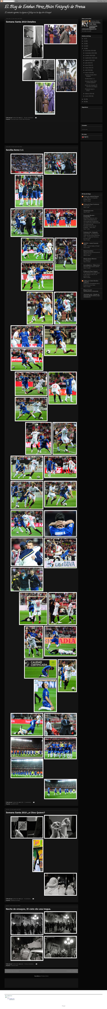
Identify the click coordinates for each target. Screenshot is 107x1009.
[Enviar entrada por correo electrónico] (36, 117)
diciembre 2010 (89, 50)
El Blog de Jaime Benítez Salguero (91, 281)
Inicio (42, 971)
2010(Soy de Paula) (15, 900)
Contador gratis (84, 129)
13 (84, 41)
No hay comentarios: (29, 117)
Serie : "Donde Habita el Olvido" (92, 246)
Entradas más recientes (12, 971)
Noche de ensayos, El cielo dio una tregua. (28, 909)
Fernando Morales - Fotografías (89, 216)
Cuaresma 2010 (14, 965)
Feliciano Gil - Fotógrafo (91, 232)
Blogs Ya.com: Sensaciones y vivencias (91, 290)
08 (84, 101)
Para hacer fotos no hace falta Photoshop (20, 119)
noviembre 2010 (90, 53)
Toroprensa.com (88, 210)
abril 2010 (88, 70)
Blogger (63, 1005)
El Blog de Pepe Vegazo (91, 271)
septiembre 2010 (90, 58)
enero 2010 (88, 96)
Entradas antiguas (72, 971)
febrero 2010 (89, 93)
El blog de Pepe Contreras (91, 204)
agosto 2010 (88, 60)
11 (84, 46)
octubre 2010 (89, 55)
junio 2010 (88, 65)
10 (84, 48)
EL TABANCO (87, 260)
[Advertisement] (41, 132)
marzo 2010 (88, 72)
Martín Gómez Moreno (90, 258)
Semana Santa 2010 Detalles (21, 22)
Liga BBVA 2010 (14, 804)
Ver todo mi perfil (86, 31)
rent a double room (10, 998)
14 (84, 38)
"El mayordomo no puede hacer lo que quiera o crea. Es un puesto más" (92, 274)
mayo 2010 (88, 67)
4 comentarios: (27, 898)
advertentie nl (11, 999)
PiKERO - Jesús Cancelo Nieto (91, 244)
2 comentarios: (28, 802)
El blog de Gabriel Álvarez (91, 196)
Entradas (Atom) (44, 976)
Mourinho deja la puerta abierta (91, 266)
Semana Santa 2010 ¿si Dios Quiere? (25, 812)
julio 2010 (88, 63)
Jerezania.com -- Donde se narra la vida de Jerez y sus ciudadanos (92, 296)
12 (84, 43)
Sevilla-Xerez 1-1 (14, 150)
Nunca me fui (87, 205)
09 (84, 99)
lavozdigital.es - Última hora (92, 265)
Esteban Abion (95, 21)
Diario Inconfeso (88, 251)
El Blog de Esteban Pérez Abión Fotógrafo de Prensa (45, 7)
